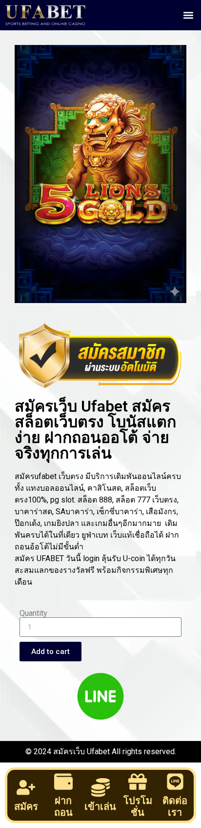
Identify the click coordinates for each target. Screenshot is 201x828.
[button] (188, 15)
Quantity (33, 613)
